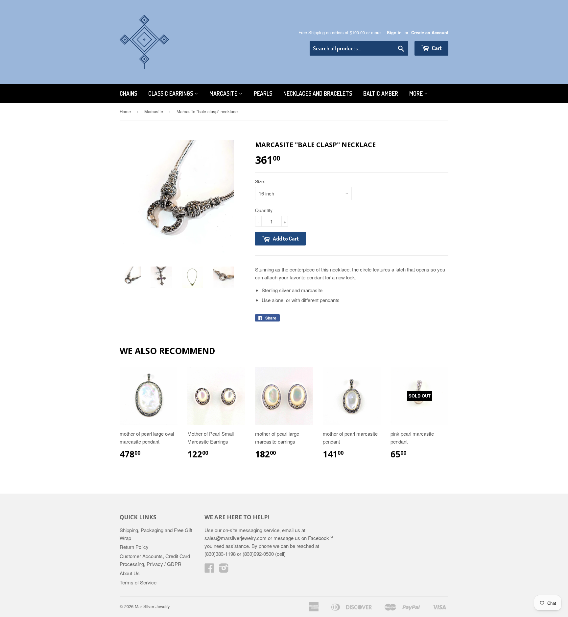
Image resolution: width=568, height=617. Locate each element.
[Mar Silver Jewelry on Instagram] (224, 569)
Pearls (263, 93)
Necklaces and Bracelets (317, 93)
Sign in (394, 33)
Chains (128, 93)
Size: (260, 181)
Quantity (263, 210)
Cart (436, 47)
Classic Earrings (171, 93)
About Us (130, 573)
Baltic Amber (380, 93)
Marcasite (224, 93)
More (416, 93)
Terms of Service (138, 582)
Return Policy (134, 546)
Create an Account (429, 33)
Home (125, 111)
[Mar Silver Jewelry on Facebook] (209, 569)
